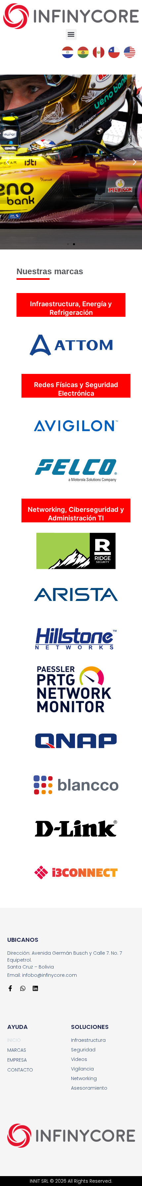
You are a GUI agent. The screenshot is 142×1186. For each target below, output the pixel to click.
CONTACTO (20, 1070)
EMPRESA (17, 1060)
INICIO (14, 1040)
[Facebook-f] (10, 988)
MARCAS (16, 1050)
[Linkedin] (35, 988)
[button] (71, 34)
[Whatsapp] (23, 988)
